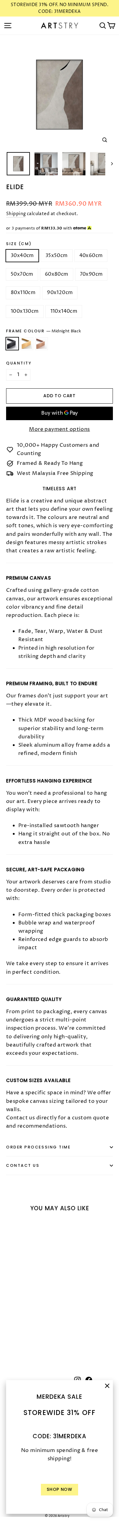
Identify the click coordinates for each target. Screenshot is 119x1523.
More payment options (59, 429)
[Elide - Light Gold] (16, 1340)
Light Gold (27, 344)
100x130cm (25, 311)
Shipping (16, 214)
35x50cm (56, 255)
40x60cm (91, 255)
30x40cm (22, 255)
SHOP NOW (59, 1489)
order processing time (38, 1147)
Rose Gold (41, 344)
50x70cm (22, 274)
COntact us (23, 1165)
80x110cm (23, 292)
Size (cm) (19, 243)
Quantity (18, 363)
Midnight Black (12, 344)
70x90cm (91, 274)
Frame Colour (43, 331)
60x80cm (56, 274)
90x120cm (60, 292)
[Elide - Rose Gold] (23, 1340)
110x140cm (64, 311)
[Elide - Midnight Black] (9, 1340)
